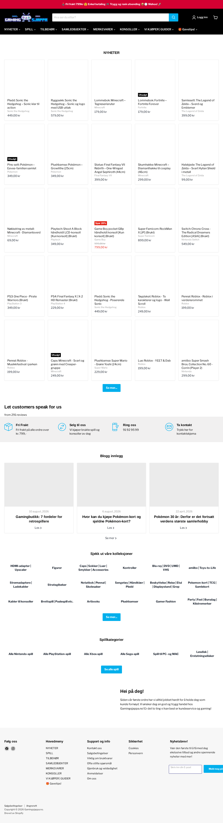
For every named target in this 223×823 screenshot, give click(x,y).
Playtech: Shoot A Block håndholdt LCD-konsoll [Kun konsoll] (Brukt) (66, 232)
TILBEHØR (47, 29)
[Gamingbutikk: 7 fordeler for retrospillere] (39, 485)
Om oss (91, 778)
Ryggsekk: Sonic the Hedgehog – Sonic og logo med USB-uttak (68, 104)
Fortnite (142, 107)
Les (37, 527)
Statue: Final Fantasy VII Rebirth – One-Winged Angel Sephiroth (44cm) (109, 168)
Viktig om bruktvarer (100, 758)
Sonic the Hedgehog (18, 111)
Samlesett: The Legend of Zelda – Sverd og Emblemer (198, 104)
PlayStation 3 (14, 303)
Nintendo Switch (190, 239)
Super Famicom (146, 235)
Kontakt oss (94, 748)
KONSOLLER (129, 29)
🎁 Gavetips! (186, 29)
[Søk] (173, 17)
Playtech (55, 239)
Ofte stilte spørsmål (99, 763)
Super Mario (100, 367)
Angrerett (31, 805)
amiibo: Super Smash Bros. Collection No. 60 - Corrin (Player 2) (197, 364)
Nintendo (187, 371)
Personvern (136, 753)
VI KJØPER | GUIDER (158, 29)
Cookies (134, 748)
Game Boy (100, 239)
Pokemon (12, 171)
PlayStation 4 (58, 303)
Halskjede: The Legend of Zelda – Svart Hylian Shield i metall (198, 168)
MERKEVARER (103, 29)
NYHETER (11, 29)
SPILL (29, 29)
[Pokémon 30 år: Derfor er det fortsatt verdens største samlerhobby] (184, 485)
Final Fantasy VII (103, 175)
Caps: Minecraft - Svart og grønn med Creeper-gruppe (67, 364)
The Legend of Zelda (193, 111)
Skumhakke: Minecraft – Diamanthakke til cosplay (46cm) (154, 168)
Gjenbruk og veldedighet (102, 768)
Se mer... (111, 387)
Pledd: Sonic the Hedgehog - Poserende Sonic (109, 300)
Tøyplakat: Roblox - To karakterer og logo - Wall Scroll (154, 300)
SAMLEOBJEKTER (74, 29)
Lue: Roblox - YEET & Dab (154, 360)
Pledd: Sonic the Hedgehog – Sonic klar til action (23, 104)
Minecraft (99, 107)
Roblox (141, 307)
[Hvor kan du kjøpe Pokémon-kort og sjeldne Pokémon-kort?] (111, 485)
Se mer (110, 538)
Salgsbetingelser (97, 753)
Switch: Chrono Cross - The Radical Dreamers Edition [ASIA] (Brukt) (196, 232)
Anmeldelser (95, 773)
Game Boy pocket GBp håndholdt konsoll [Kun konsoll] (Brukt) (109, 232)
